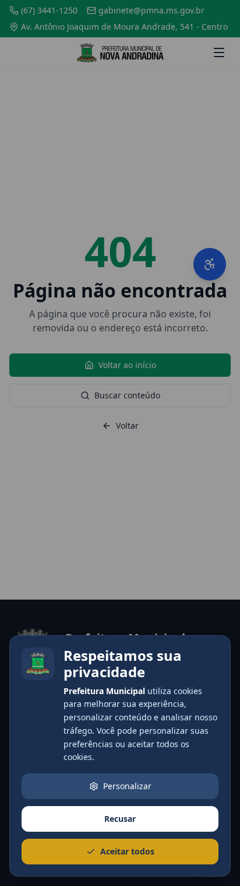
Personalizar (127, 786)
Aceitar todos (127, 851)
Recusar (120, 818)
